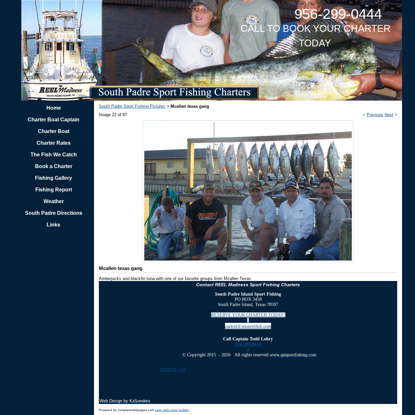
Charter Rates (54, 143)
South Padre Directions (53, 213)
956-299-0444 (248, 344)
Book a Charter (53, 166)
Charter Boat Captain (53, 119)
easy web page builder (172, 410)
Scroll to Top (172, 369)
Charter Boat (53, 131)
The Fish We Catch (53, 154)
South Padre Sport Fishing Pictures (132, 106)
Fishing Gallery (53, 178)
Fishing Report (53, 189)
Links (53, 224)
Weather (53, 201)
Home (53, 108)
